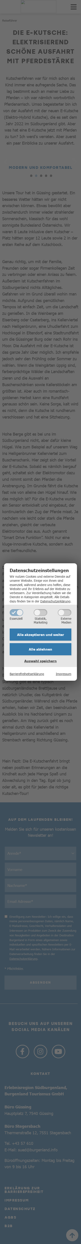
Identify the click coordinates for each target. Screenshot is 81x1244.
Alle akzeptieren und (40, 635)
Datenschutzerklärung (55, 601)
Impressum (63, 674)
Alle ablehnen (40, 649)
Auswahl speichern (40, 661)
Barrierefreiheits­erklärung (27, 674)
